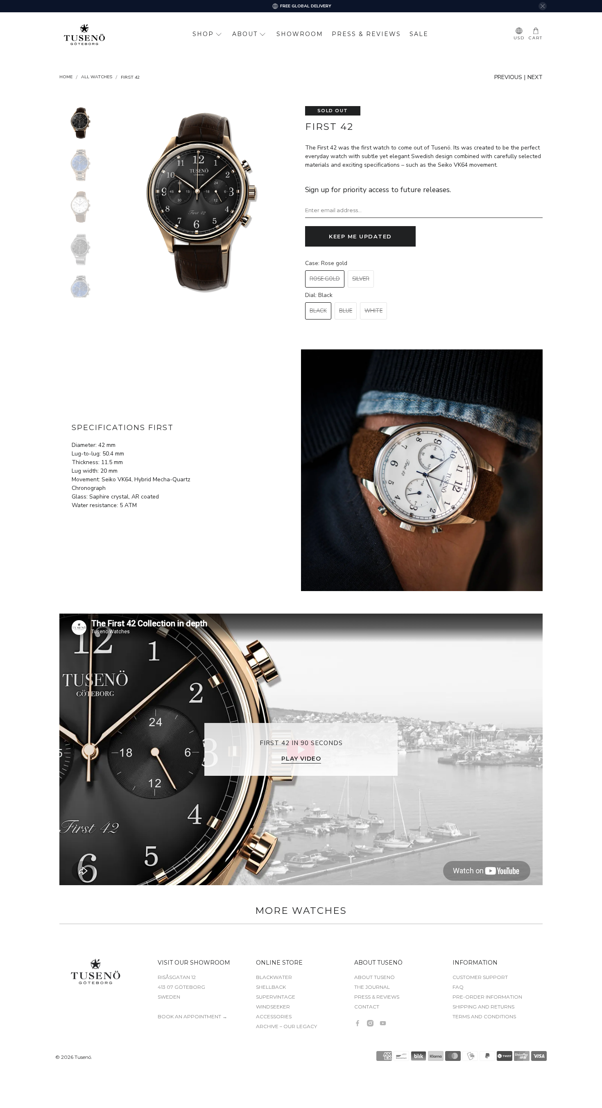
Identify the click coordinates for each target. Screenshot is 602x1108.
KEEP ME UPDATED (360, 236)
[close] (543, 6)
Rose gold (325, 279)
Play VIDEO (301, 758)
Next (535, 77)
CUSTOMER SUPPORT (480, 977)
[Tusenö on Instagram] (370, 1023)
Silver (360, 279)
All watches (96, 77)
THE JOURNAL (372, 987)
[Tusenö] (84, 34)
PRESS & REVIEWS (366, 34)
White (373, 311)
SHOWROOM (299, 34)
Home (65, 77)
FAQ (458, 987)
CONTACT (366, 1007)
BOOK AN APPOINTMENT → (192, 1016)
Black (318, 311)
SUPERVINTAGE (275, 997)
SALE (419, 34)
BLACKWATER (274, 977)
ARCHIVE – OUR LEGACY (286, 1026)
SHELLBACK (271, 987)
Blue (345, 311)
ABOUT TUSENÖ (374, 977)
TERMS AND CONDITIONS (484, 1016)
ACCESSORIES (274, 1016)
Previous (508, 77)
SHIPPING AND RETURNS (483, 1007)
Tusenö (83, 1057)
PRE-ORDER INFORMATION (487, 997)
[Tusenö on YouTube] (383, 1023)
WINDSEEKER (273, 1007)
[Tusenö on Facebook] (357, 1023)
